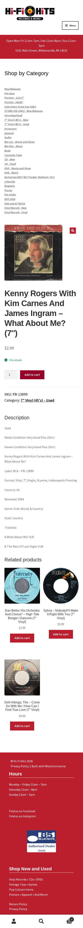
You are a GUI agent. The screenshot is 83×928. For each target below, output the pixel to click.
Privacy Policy (18, 909)
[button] (73, 230)
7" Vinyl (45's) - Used (37, 400)
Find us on (22, 811)
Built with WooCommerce (48, 766)
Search (41, 921)
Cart (63, 918)
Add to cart (32, 375)
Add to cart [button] (22, 638)
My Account (14, 921)
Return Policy (18, 904)
